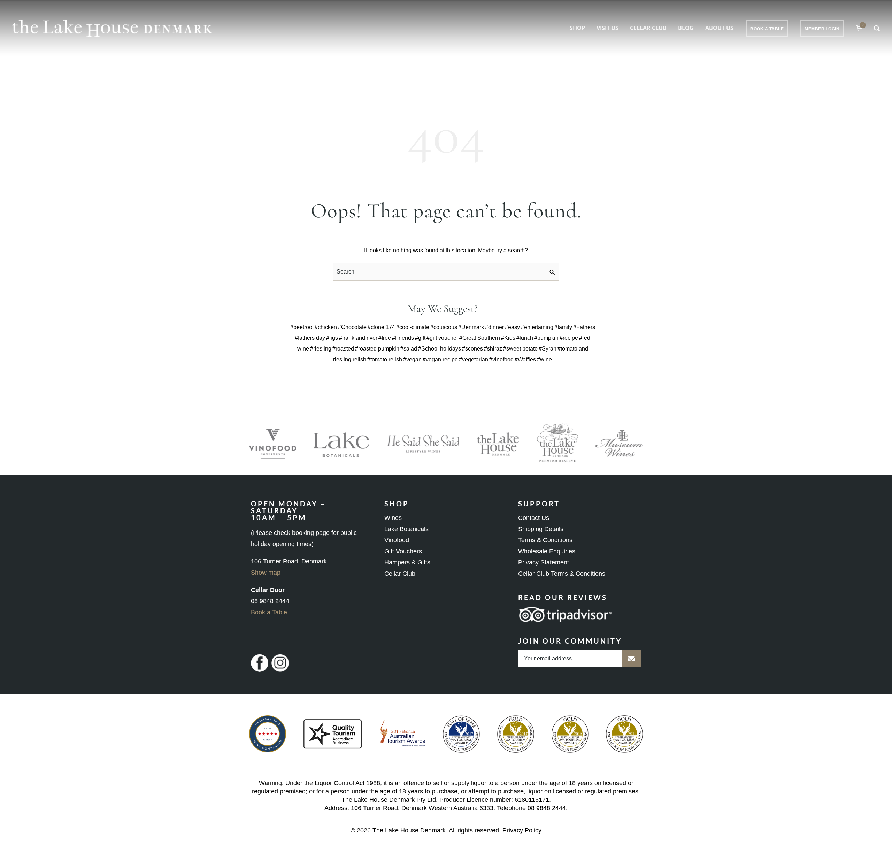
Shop (577, 28)
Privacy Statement (543, 562)
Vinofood (396, 540)
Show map (265, 572)
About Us (719, 28)
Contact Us (533, 517)
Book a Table (269, 612)
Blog (686, 28)
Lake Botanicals (406, 528)
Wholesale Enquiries (546, 551)
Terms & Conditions (545, 540)
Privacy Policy (521, 830)
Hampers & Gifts (407, 562)
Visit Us (607, 28)
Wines (393, 517)
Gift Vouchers (403, 551)
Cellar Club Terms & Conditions (561, 573)
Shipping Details (540, 528)
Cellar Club (648, 28)
